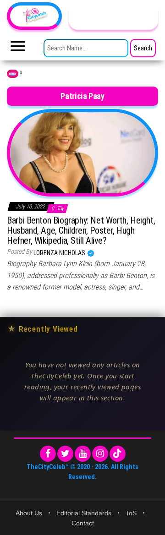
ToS (131, 513)
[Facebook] (48, 454)
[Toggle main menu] (18, 48)
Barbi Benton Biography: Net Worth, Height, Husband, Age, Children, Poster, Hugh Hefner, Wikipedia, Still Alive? (81, 230)
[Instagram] (100, 454)
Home (12, 74)
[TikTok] (118, 454)
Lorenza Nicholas (60, 253)
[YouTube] (83, 454)
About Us (29, 513)
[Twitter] (65, 454)
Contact (83, 523)
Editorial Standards (83, 513)
